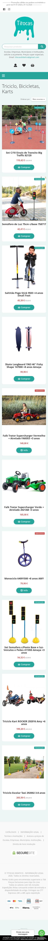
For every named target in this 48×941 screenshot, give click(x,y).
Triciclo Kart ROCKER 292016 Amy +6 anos (24, 723)
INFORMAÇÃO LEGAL (30, 832)
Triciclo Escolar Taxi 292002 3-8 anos (24, 792)
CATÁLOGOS (10, 832)
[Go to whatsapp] (41, 933)
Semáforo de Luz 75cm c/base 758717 (24, 224)
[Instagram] (9, 9)
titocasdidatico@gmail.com (27, 57)
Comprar (25, 167)
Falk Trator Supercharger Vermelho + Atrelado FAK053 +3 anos (24, 437)
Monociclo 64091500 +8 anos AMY (24, 578)
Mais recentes (38, 99)
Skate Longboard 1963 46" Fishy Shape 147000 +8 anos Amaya (24, 366)
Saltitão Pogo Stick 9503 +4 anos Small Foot (24, 294)
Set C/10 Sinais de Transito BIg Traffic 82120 (24, 154)
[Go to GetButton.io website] (41, 938)
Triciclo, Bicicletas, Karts (21, 89)
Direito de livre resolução (24, 844)
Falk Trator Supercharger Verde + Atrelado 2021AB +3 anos (24, 508)
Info (25, 450)
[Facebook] (4, 9)
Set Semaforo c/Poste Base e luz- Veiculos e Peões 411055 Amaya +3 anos (24, 650)
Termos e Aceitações (13, 836)
